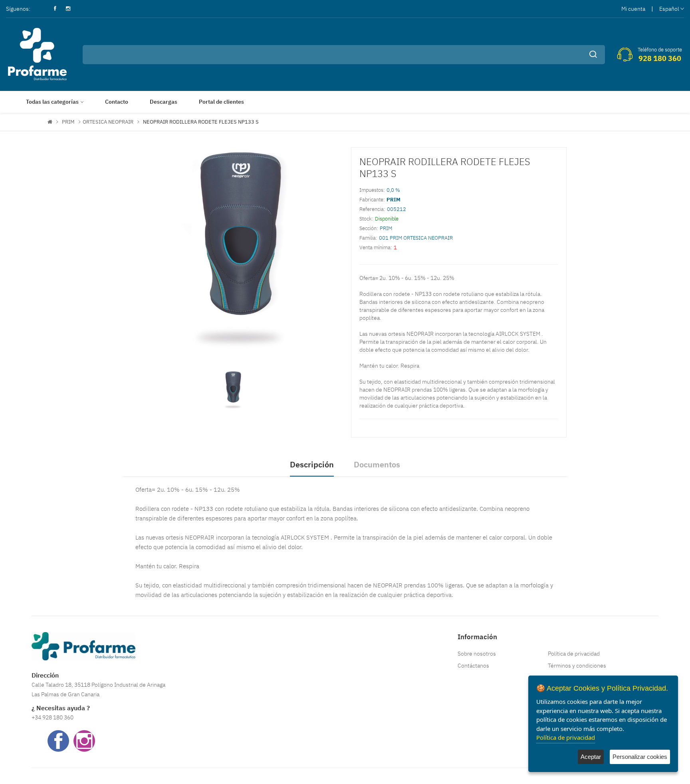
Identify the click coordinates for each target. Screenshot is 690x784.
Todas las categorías (52, 101)
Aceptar (591, 756)
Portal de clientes (221, 101)
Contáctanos (473, 665)
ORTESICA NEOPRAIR (108, 121)
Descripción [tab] (312, 464)
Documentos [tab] (377, 464)
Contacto (116, 101)
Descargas (163, 101)
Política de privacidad (574, 653)
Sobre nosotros (477, 653)
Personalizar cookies (640, 756)
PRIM (68, 121)
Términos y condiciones (577, 665)
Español (669, 8)
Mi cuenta (633, 8)
